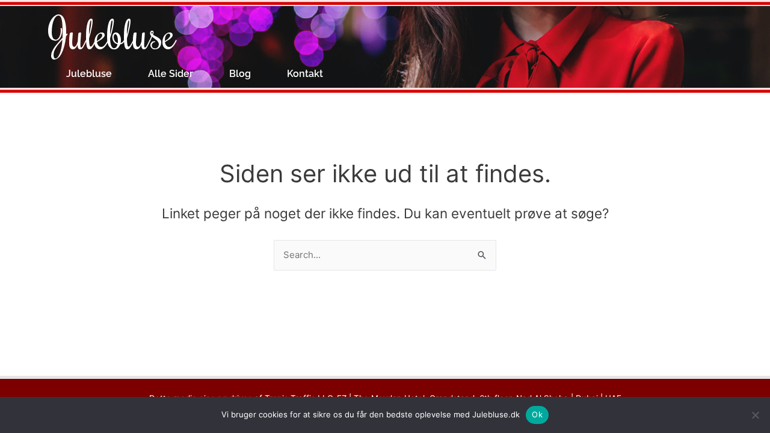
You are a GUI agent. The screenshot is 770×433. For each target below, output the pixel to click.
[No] (755, 415)
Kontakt (305, 73)
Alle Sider (170, 73)
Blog (240, 73)
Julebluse (112, 33)
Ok (537, 414)
